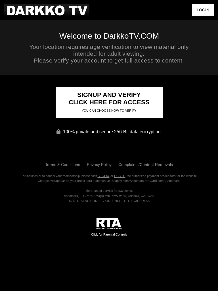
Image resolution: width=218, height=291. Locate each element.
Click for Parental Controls (109, 234)
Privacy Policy (99, 164)
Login (203, 10)
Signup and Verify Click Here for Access (109, 101)
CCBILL (119, 176)
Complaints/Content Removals (145, 164)
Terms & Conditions (62, 164)
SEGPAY (104, 176)
